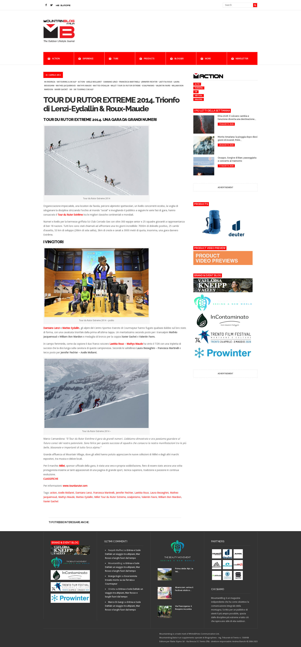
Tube (115, 58)
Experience (88, 58)
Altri (197, 84)
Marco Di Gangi (116, 602)
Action (56, 58)
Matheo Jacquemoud (66, 85)
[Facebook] (46, 5)
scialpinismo (148, 85)
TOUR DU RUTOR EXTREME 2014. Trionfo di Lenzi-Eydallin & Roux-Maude (111, 104)
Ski (71, 89)
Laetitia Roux (165, 82)
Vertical (198, 95)
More (208, 58)
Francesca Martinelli (129, 82)
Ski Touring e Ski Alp (84, 89)
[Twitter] (51, 5)
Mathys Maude (84, 85)
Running (199, 88)
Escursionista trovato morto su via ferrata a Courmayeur (121, 580)
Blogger (179, 58)
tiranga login (114, 576)
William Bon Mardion (169, 497)
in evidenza (49, 82)
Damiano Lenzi (110, 82)
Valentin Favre (163, 85)
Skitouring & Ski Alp (66, 82)
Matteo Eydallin (101, 85)
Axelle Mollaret (94, 82)
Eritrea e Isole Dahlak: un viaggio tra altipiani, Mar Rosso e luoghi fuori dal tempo (123, 554)
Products (149, 58)
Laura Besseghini (159, 492)
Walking (198, 99)
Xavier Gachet (61, 89)
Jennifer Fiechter (149, 82)
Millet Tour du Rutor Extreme (125, 85)
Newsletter (242, 58)
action (81, 82)
